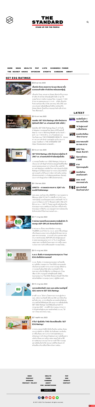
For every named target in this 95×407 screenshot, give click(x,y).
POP (37, 68)
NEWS (18, 68)
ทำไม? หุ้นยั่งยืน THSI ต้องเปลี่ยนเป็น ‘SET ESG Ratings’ (49, 322)
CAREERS (58, 72)
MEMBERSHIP (48, 390)
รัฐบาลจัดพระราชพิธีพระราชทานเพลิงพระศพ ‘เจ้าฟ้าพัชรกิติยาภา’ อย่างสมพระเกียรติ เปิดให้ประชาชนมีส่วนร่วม (82, 158)
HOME (10, 68)
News (30, 376)
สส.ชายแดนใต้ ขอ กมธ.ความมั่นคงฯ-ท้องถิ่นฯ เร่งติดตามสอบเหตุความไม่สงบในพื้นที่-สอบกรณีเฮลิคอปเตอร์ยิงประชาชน (82, 142)
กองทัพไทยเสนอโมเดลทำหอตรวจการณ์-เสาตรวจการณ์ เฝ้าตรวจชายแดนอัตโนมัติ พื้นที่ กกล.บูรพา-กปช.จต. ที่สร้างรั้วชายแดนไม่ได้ (82, 173)
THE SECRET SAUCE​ (17, 72)
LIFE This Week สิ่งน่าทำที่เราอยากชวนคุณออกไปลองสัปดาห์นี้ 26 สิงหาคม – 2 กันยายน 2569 (82, 150)
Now (66, 378)
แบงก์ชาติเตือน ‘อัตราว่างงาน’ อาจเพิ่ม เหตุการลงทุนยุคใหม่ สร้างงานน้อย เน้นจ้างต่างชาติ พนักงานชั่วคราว (82, 135)
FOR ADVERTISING (48, 385)
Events (67, 380)
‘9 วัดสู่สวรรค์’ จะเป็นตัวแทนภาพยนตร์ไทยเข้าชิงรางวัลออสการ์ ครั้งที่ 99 (82, 127)
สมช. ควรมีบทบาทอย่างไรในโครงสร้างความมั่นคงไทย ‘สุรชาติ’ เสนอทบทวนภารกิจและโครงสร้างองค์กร (82, 181)
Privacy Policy (29, 383)
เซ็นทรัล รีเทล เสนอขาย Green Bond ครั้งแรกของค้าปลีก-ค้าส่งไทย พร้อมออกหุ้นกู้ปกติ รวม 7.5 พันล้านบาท (49, 88)
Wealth (48, 376)
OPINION (35, 72)
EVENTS (47, 72)
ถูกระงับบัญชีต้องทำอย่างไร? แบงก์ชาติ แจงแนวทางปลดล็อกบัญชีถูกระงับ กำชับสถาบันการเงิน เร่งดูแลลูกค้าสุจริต (82, 188)
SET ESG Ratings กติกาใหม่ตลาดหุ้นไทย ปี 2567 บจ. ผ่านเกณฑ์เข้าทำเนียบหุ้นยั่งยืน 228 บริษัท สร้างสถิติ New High (49, 155)
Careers (48, 380)
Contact (66, 383)
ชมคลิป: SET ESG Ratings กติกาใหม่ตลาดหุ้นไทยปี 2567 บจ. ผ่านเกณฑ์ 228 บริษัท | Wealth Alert (49, 121)
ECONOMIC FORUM (59, 68)
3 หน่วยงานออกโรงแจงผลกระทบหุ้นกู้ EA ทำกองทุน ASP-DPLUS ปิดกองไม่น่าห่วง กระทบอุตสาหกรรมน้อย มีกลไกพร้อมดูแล (50, 222)
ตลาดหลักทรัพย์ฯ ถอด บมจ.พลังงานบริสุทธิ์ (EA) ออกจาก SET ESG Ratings (49, 289)
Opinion (29, 380)
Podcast (29, 378)
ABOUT (69, 72)
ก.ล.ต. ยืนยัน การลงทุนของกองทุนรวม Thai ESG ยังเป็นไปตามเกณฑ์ (50, 255)
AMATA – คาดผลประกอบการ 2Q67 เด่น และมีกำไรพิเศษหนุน (48, 188)
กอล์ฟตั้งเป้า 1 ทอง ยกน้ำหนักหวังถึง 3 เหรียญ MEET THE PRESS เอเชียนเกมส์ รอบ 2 (82, 120)
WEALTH (28, 68)
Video (48, 378)
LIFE (44, 68)
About (48, 383)
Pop (66, 376)
